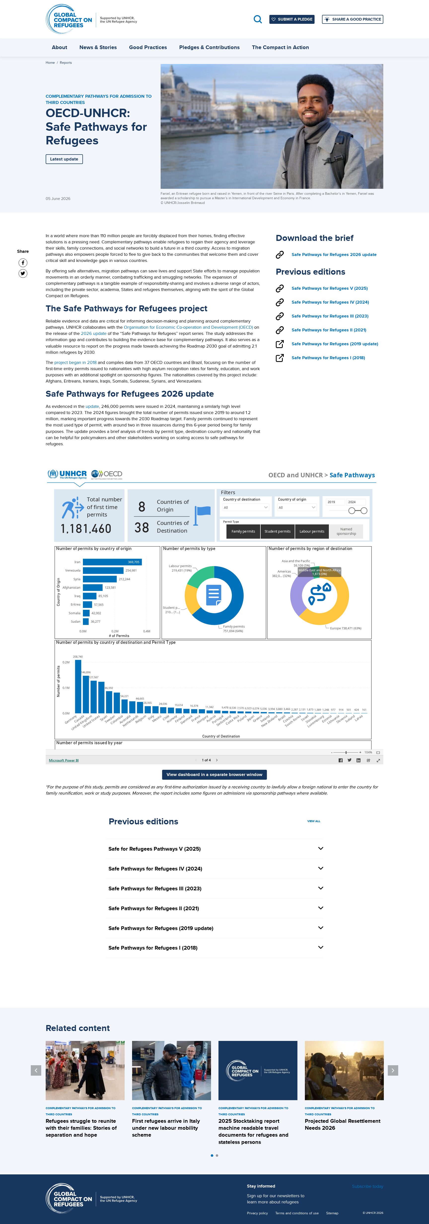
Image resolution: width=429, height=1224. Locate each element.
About (59, 47)
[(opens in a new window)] (23, 262)
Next (393, 1070)
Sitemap (332, 1213)
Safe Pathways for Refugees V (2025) (330, 288)
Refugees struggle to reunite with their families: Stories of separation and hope (81, 1128)
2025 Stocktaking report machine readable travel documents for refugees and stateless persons (253, 1131)
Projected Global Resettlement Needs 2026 (342, 1124)
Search (258, 19)
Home (50, 62)
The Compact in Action (280, 47)
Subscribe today (367, 1186)
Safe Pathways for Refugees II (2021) (329, 330)
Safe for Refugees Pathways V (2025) (154, 849)
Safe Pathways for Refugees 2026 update (334, 254)
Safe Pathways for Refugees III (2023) (330, 316)
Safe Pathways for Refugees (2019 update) (335, 344)
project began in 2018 (75, 362)
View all (313, 821)
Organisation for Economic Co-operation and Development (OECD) (188, 327)
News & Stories (98, 47)
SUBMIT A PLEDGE (295, 19)
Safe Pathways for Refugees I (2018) (328, 357)
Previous (36, 1070)
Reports (66, 62)
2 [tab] (218, 1156)
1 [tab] (213, 1156)
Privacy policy (257, 1213)
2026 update (94, 333)
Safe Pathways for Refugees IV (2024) (330, 302)
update (92, 406)
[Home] (91, 19)
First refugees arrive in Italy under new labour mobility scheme (166, 1128)
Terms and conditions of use (297, 1213)
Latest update (64, 159)
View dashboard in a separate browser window (214, 774)
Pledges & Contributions (209, 47)
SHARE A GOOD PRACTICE (356, 19)
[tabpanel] (85, 1090)
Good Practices (148, 47)
